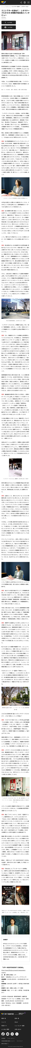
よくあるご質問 (5, 1029)
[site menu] (28, 2)
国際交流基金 (4, 1043)
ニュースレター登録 (19, 1025)
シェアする (9, 22)
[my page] (21, 2)
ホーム (2, 6)
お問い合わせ (18, 1029)
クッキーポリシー (11, 1038)
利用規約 (3, 1038)
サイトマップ (19, 1041)
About (16, 1022)
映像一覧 (3, 1018)
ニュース (3, 1022)
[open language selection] (25, 2)
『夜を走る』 (21, 71)
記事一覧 (8, 6)
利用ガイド (4, 1025)
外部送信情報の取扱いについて (8, 1041)
